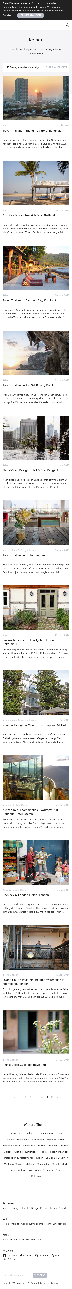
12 (52, 1097)
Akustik (60, 1170)
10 (41, 1097)
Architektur (32, 1133)
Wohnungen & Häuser (41, 1170)
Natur (12, 1170)
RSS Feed (11, 1259)
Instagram (43, 1256)
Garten (7, 1152)
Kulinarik (36, 1176)
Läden (39, 1158)
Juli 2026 (7, 1240)
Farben (41, 1146)
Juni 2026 (19, 1240)
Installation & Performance (18, 1158)
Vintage (22, 1170)
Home (6, 1224)
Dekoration (38, 1140)
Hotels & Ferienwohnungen (53, 1152)
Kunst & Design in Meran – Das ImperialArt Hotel (35, 725)
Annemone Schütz (25, 1283)
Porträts (44, 1208)
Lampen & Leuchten (57, 1158)
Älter (39, 1240)
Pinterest (28, 1256)
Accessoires (16, 1133)
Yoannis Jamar (52, 1283)
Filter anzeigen (56, 67)
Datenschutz (59, 1224)
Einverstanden (30, 15)
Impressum (45, 1224)
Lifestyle (15, 805)
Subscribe (39, 1275)
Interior (6, 550)
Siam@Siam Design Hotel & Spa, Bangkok (31, 470)
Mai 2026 (30, 1240)
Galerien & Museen (58, 1146)
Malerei (30, 1164)
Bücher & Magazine (51, 1133)
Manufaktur (43, 1164)
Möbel (55, 1164)
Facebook (11, 1256)
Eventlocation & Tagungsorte (19, 1146)
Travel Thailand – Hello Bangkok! (24, 555)
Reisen (6, 126)
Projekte (63, 1208)
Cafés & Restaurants (18, 1140)
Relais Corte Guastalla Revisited (24, 1065)
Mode (65, 1164)
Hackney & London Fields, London (26, 895)
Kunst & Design (19, 550)
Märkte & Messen (13, 1164)
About (24, 1224)
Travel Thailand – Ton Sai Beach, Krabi (28, 385)
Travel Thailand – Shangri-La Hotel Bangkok (32, 130)
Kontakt (33, 1224)
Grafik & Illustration (25, 1152)
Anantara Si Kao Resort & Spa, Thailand (29, 215)
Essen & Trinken (56, 1140)
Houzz (58, 1256)
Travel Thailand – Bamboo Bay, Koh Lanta (30, 300)
